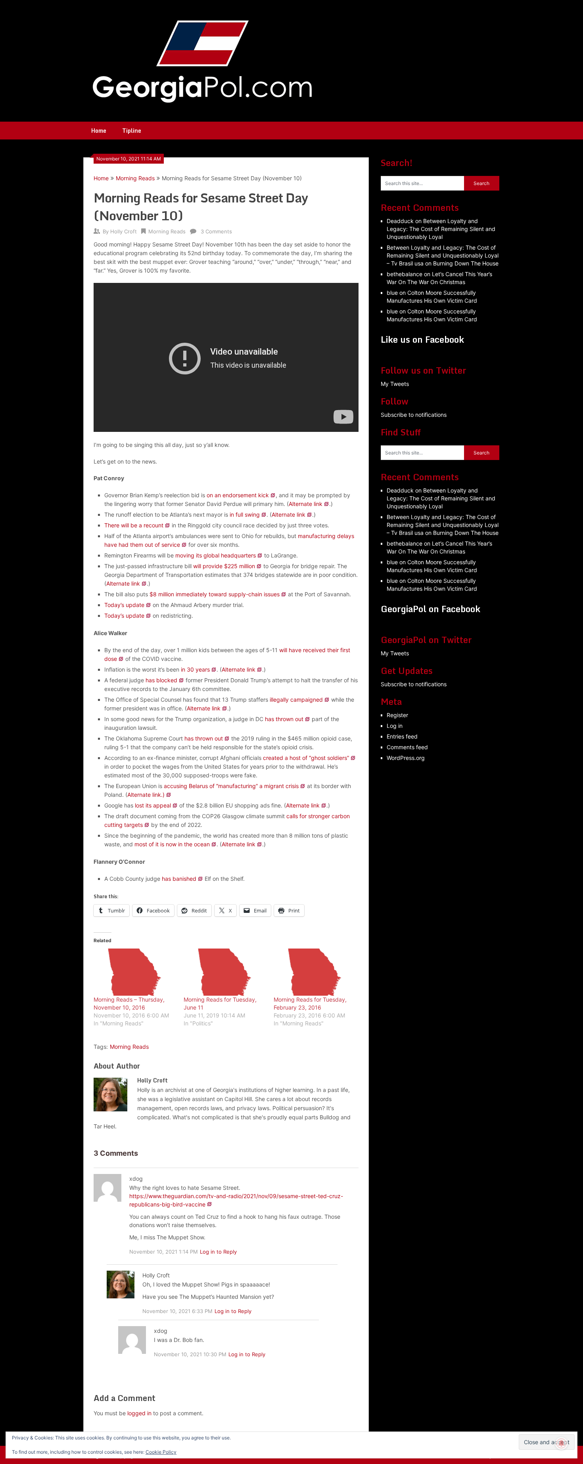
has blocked (161, 680)
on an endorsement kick (238, 495)
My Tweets (395, 383)
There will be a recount (133, 525)
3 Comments (216, 231)
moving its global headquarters (215, 555)
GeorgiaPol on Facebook (430, 609)
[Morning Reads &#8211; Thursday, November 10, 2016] (135, 972)
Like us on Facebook (422, 339)
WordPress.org (406, 757)
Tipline (131, 130)
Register (397, 715)
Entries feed (402, 736)
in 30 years (195, 669)
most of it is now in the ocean (172, 844)
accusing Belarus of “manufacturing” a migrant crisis (231, 786)
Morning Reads (135, 178)
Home (98, 130)
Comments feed (407, 747)
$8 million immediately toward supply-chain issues (215, 594)
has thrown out (284, 719)
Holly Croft (123, 231)
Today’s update (124, 604)
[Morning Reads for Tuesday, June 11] (225, 972)
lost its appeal (153, 805)
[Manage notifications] (561, 1443)
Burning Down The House (466, 263)
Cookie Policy (161, 1452)
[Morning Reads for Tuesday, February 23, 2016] (315, 972)
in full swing (245, 514)
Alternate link (305, 503)
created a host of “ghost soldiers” (306, 757)
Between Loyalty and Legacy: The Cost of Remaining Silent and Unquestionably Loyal (441, 229)
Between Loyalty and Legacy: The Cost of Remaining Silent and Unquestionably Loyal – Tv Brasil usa (443, 255)
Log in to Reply (218, 1251)
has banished (179, 878)
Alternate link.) (146, 794)
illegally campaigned (296, 699)
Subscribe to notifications (414, 414)
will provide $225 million (224, 566)
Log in (395, 725)
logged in (139, 1413)
